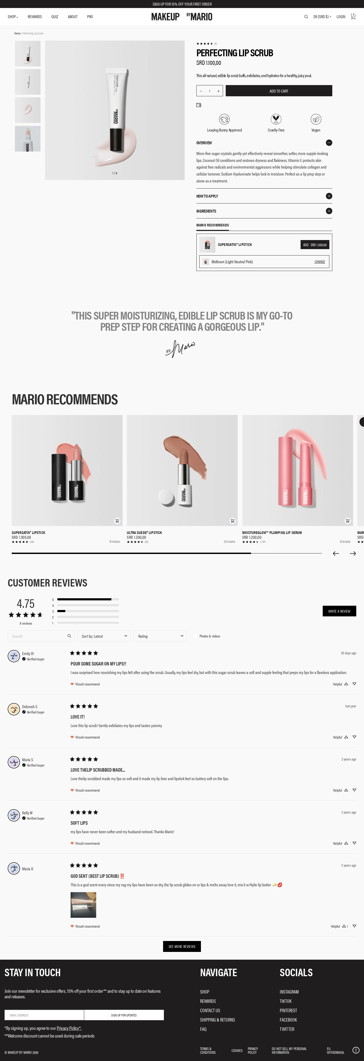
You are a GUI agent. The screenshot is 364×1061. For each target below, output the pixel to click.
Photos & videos (210, 636)
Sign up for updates (124, 1015)
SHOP (12, 16)
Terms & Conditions (208, 1050)
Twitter (287, 1029)
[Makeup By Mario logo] (182, 17)
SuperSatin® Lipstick (28, 532)
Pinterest (288, 1010)
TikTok (286, 1001)
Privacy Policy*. (69, 1027)
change (320, 261)
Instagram (289, 991)
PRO (90, 16)
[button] (117, 521)
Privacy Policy (253, 1050)
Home (17, 33)
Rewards (208, 1001)
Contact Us (210, 1010)
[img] (33, 658)
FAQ (203, 1029)
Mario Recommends (212, 225)
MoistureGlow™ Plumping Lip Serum (272, 532)
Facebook (288, 1019)
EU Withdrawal (335, 1050)
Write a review (339, 611)
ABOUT (73, 16)
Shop (204, 991)
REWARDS (35, 16)
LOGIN (341, 16)
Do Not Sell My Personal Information (289, 1050)
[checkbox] (216, 636)
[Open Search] (306, 16)
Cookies (237, 1050)
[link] (206, 44)
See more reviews (182, 946)
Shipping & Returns (217, 1019)
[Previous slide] (336, 553)
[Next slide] (353, 553)
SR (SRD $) (321, 16)
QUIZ (54, 16)
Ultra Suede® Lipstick (144, 532)
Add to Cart (279, 91)
